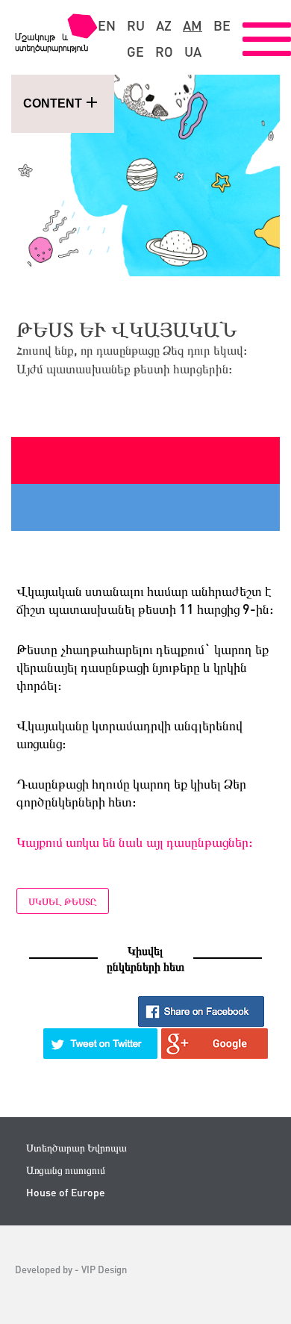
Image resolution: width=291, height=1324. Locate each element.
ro (164, 51)
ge (135, 51)
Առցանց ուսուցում (65, 1169)
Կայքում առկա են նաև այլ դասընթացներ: (134, 841)
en (107, 25)
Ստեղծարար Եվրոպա (76, 1147)
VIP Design (104, 1269)
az (164, 25)
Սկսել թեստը (62, 901)
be (222, 25)
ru (136, 25)
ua (192, 51)
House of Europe (65, 1192)
